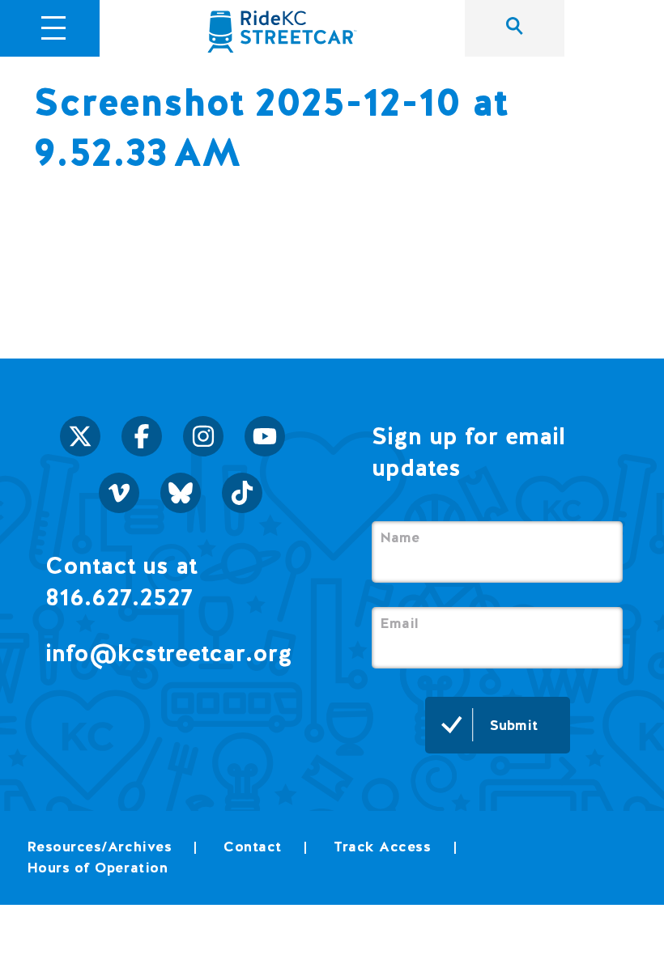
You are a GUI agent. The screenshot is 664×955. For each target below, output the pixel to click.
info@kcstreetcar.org (168, 652)
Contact (252, 846)
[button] (54, 26)
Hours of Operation (97, 867)
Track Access (382, 846)
